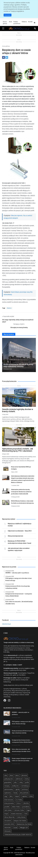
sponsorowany (8, 789)
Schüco (19, 803)
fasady (15, 793)
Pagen (28, 810)
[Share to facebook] (3, 57)
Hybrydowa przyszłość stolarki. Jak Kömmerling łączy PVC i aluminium (17, 450)
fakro (11, 796)
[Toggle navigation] (35, 28)
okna (5, 775)
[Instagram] (9, 701)
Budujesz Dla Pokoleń (20, 820)
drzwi (11, 775)
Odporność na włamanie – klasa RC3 (19, 531)
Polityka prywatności (16, 22)
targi (5, 796)
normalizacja (25, 786)
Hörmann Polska (19, 810)
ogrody (17, 789)
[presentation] (3, 355)
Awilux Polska (16, 807)
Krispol (6, 813)
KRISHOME (7, 827)
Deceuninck (7, 820)
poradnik (6, 807)
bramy (27, 779)
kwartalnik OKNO (9, 824)
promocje (25, 789)
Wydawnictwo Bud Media (24, 824)
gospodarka (7, 782)
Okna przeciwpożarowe (15, 536)
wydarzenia (7, 793)
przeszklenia (25, 807)
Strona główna (5, 22)
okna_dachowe (24, 793)
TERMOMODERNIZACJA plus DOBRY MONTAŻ (17, 834)
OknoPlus (26, 803)
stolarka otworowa (16, 813)
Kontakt (30, 21)
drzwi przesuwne (9, 803)
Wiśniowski (7, 831)
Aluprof (17, 796)
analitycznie (15, 786)
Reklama (24, 21)
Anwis (31, 796)
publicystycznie (8, 779)
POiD (25, 813)
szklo (15, 782)
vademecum (19, 779)
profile (27, 782)
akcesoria (24, 775)
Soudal (15, 827)
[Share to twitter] (6, 57)
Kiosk (10, 21)
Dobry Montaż (21, 817)
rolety (21, 782)
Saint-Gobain (8, 810)
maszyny (6, 786)
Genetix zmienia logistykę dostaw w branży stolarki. (17, 410)
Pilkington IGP (24, 827)
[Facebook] (5, 701)
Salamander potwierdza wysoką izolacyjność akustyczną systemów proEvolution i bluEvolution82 (21, 492)
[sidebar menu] (3, 28)
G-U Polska (19, 800)
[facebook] (34, 22)
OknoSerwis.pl (6, 624)
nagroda (24, 796)
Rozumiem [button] (7, 15)
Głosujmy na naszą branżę (19, 327)
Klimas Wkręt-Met (9, 817)
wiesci (9, 308)
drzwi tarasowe (8, 800)
